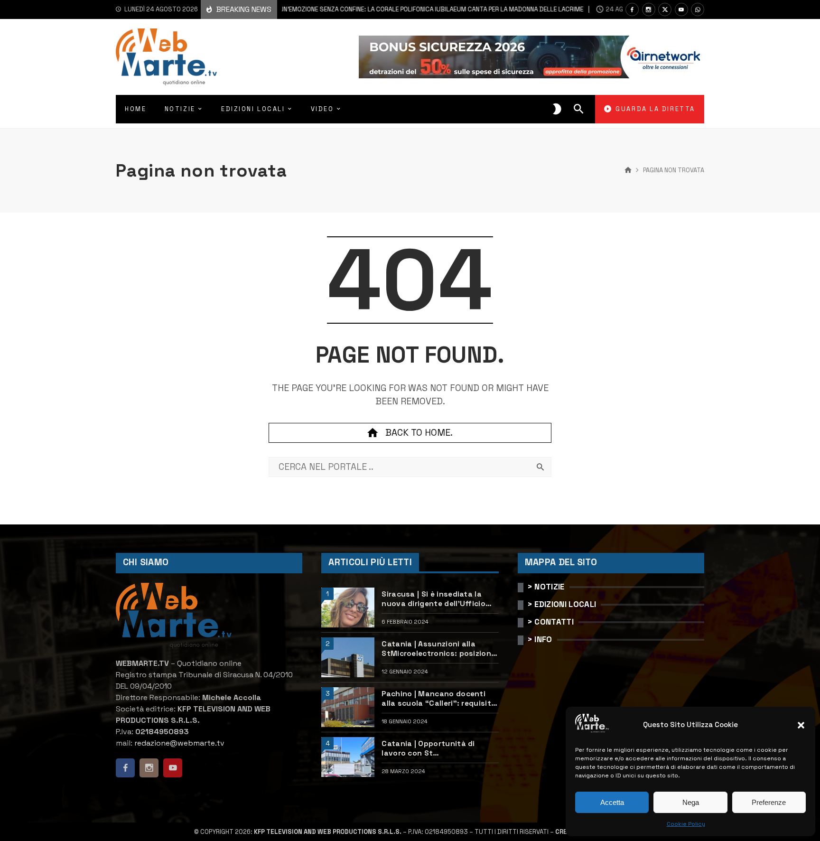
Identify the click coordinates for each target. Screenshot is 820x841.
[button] (801, 725)
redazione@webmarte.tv (179, 743)
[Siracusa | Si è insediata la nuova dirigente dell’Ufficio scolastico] (347, 607)
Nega (690, 802)
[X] (664, 9)
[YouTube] (681, 9)
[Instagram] (648, 9)
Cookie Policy (686, 824)
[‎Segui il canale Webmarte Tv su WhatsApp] (697, 9)
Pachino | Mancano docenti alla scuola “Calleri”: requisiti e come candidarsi (437, 699)
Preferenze (769, 802)
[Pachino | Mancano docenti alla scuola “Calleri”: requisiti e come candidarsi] (347, 707)
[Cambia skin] (557, 109)
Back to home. (419, 433)
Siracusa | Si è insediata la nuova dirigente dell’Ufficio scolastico (433, 599)
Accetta (612, 802)
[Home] (628, 170)
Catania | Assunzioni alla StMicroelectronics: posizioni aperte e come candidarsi (437, 649)
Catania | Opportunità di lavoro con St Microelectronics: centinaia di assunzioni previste (438, 748)
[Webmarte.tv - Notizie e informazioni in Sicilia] (166, 56)
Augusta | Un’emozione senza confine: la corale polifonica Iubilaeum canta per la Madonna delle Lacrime (376, 9)
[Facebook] (632, 9)
